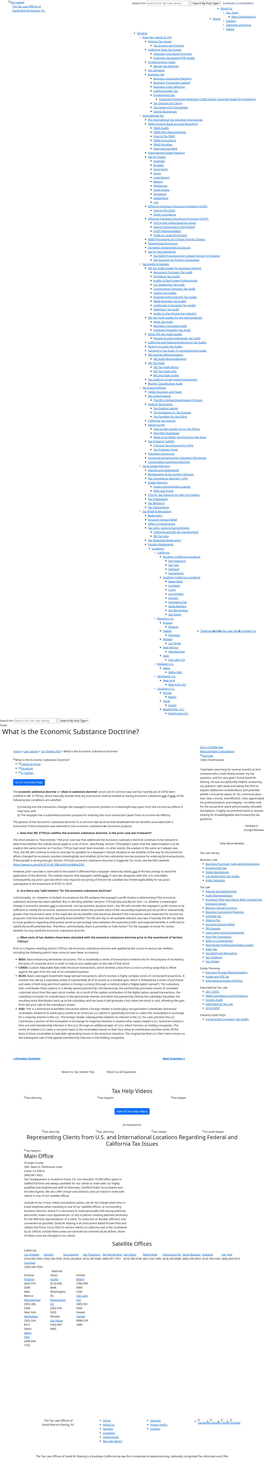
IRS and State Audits (166, 375)
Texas (166, 701)
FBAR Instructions (164, 140)
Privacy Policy (158, 1425)
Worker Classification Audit (165, 383)
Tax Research (156, 503)
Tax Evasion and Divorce (168, 45)
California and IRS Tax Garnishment (175, 532)
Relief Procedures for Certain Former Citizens (176, 239)
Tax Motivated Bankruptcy (164, 540)
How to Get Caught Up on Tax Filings (176, 429)
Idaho (166, 668)
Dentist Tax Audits (164, 293)
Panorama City (177, 602)
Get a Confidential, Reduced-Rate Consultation (217, 749)
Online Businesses (165, 111)
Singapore (159, 194)
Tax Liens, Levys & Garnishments (168, 528)
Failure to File (156, 425)
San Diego (174, 614)
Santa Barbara (177, 606)
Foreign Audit (214, 1000)
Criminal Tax (213, 916)
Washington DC (178, 713)
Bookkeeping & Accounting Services (171, 474)
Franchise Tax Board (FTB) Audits (174, 58)
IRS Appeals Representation (165, 355)
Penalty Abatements (161, 544)
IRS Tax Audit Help (165, 371)
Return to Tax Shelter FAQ (78, 1072)
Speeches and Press (238, 25)
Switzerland (160, 198)
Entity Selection (215, 880)
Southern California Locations (181, 577)
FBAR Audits (161, 128)
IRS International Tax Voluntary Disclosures (175, 120)
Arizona (167, 623)
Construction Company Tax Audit (174, 289)
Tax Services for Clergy (167, 103)
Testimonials (208, 631)
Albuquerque (176, 651)
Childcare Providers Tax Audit (172, 330)
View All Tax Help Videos (132, 1111)
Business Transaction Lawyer (171, 83)
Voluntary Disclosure (161, 454)
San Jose (173, 565)
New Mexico (170, 647)
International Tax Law (219, 1004)
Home (216, 19)
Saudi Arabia (161, 190)
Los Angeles (176, 594)
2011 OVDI (212, 992)
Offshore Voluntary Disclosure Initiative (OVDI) (177, 206)
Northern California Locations (181, 557)
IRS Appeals (213, 928)
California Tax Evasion (162, 421)
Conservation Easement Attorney (169, 462)
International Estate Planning (166, 153)
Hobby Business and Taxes (165, 392)
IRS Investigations (159, 396)
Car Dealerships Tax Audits (223, 876)
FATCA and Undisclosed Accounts (174, 223)
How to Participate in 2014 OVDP (174, 227)
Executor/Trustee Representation (226, 972)
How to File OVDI (164, 210)
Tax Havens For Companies (170, 107)
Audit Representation (219, 895)
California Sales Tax (165, 91)
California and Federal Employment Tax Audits (177, 342)
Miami (172, 697)
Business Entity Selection (169, 87)
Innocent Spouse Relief (162, 519)
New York (169, 680)
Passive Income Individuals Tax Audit (176, 338)
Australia (159, 161)
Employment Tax (164, 95)
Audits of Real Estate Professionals (175, 280)
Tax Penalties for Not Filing (170, 416)
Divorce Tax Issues (160, 41)
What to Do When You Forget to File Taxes (179, 437)
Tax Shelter (212, 961)
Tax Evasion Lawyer (165, 408)
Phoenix (173, 627)
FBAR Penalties (162, 144)
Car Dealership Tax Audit (169, 285)
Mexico (158, 181)
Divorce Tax (213, 920)
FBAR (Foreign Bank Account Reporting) (173, 124)
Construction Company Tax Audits (227, 1019)
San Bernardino (178, 610)
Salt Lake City (176, 660)
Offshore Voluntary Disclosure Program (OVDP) (178, 219)
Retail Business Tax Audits (169, 301)
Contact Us (249, 631)
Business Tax (156, 74)
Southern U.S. (166, 689)
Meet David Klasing (243, 17)
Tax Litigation (156, 70)
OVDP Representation (167, 231)
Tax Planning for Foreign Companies (176, 260)
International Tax (153, 115)
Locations (158, 548)
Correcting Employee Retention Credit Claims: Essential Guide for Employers (207, 99)
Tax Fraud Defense (154, 388)
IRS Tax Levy (161, 536)
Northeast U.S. (166, 676)
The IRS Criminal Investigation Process (177, 400)
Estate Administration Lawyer (172, 487)
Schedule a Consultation (238, 3)
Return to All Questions (121, 1072)
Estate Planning (158, 482)
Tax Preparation (158, 499)
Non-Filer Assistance (166, 433)
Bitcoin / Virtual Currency (221, 908)
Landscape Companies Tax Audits (174, 305)
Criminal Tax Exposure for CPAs (173, 445)
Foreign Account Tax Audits (165, 346)
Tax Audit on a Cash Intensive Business (172, 379)
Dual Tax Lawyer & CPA (157, 37)
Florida (167, 693)
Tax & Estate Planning (156, 466)
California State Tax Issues (164, 50)
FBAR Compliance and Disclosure (227, 996)
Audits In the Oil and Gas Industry (174, 313)
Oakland (173, 569)
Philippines (160, 186)
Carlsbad (174, 585)
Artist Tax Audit (163, 322)
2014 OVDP (213, 1008)
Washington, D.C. (174, 709)
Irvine (172, 590)
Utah (166, 656)
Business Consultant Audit (170, 326)
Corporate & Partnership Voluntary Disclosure (177, 458)
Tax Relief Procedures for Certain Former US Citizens (186, 256)
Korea (157, 173)
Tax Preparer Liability (161, 441)
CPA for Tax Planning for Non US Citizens (174, 495)
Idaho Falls (175, 672)
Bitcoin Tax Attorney (166, 66)
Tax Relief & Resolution (156, 511)
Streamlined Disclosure (163, 243)
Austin (172, 705)
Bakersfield (175, 581)
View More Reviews (232, 843)
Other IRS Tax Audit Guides (165, 334)
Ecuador (158, 165)
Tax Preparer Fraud (165, 449)
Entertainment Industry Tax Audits (175, 297)
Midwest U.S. (165, 664)
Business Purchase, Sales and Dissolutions (232, 864)
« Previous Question (26, 1058)
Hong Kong (160, 169)
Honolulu (174, 635)
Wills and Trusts (163, 491)
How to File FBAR (164, 136)
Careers (231, 21)
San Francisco (177, 561)
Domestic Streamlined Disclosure (169, 247)
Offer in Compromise (161, 524)
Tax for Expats (157, 157)
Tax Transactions (158, 507)
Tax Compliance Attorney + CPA (168, 478)
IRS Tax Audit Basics (166, 367)
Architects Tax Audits (166, 276)
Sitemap (155, 1420)
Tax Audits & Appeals (155, 264)
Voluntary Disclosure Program (172, 54)
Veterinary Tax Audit (166, 309)
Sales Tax (211, 949)
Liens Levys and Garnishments (225, 932)
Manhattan (31, 1316)
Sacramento (176, 573)
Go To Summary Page (29, 782)
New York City (177, 684)
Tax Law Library (232, 631)
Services (142, 33)
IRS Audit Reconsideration (169, 359)
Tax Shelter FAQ (51, 751)
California (163, 552)
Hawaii (167, 631)
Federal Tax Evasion (160, 404)
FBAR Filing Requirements (169, 132)
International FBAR (165, 148)
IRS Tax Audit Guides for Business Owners (174, 268)
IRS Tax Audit (156, 363)
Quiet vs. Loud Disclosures (170, 235)
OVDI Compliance (164, 214)
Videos (230, 29)
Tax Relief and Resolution (221, 953)
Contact (155, 1429)
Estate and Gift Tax (217, 976)
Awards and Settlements (163, 470)
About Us (226, 8)
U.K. (156, 202)
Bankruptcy (155, 515)
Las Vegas (174, 643)
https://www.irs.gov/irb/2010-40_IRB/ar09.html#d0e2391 (49, 864)
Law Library (31, 751)
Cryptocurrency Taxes (161, 62)
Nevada (167, 639)
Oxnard (173, 598)
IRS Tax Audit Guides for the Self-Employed (175, 317)
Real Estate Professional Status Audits (229, 945)
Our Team (232, 12)
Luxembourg (161, 177)
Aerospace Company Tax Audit (172, 272)
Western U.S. (165, 618)
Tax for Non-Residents (162, 252)
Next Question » (174, 1058)
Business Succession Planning (172, 78)
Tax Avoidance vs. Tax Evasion (172, 412)
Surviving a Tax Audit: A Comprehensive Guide (177, 350)
